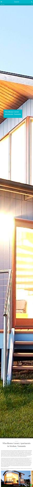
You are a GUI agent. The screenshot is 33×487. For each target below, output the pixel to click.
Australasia (10, 437)
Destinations (6, 437)
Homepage (2, 437)
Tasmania (17, 437)
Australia (14, 437)
